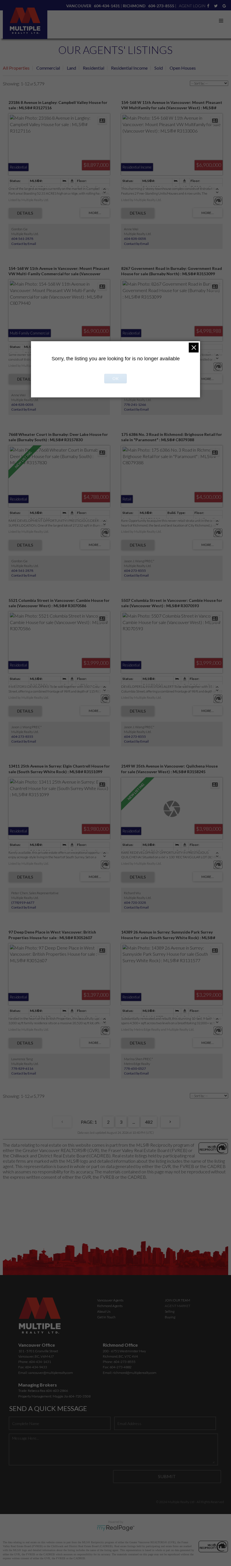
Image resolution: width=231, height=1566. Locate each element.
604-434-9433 (36, 1367)
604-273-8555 (135, 570)
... (133, 1122)
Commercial (48, 67)
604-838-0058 (135, 238)
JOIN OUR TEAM (177, 1300)
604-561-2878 (22, 238)
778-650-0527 (135, 1068)
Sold (158, 67)
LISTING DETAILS (25, 213)
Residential (93, 67)
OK (115, 378)
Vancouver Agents (110, 1300)
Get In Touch (106, 1317)
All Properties (16, 67)
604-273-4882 (121, 1367)
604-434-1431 (40, 1362)
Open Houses (183, 67)
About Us (103, 1311)
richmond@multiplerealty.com (134, 1373)
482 (149, 1122)
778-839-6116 (22, 1068)
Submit (167, 1476)
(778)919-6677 (22, 902)
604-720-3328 (135, 902)
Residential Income (129, 67)
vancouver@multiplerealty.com (50, 1373)
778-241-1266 (135, 404)
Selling (169, 1311)
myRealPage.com (116, 1528)
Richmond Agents (110, 1306)
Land (71, 67)
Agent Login (192, 5)
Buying (170, 1317)
